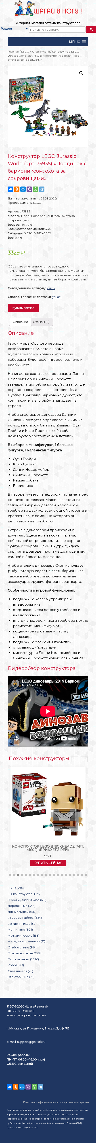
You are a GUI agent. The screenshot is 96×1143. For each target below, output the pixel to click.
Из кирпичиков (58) (22, 923)
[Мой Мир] (23, 189)
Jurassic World (40, 51)
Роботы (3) (16, 965)
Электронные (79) (21, 977)
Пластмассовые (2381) (25, 953)
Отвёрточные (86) (21, 947)
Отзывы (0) (41, 322)
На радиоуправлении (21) (26, 941)
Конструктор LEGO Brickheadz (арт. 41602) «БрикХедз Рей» (48, 848)
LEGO (25, 51)
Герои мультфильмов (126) (27, 900)
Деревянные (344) (21, 906)
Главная (13, 51)
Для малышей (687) (22, 912)
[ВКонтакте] (10, 189)
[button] (74, 41)
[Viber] (29, 189)
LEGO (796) (16, 888)
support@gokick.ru (31, 1041)
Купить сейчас (23, 308)
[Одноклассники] (16, 189)
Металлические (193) (23, 935)
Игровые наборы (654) (25, 917)
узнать (57, 297)
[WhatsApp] (35, 189)
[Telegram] (41, 189)
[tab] (20, 322)
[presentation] (74, 760)
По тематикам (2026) (23, 959)
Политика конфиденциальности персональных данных (56, 1102)
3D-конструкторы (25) (24, 894)
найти (51, 288)
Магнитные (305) (20, 929)
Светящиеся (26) (20, 971)
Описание (20, 322)
